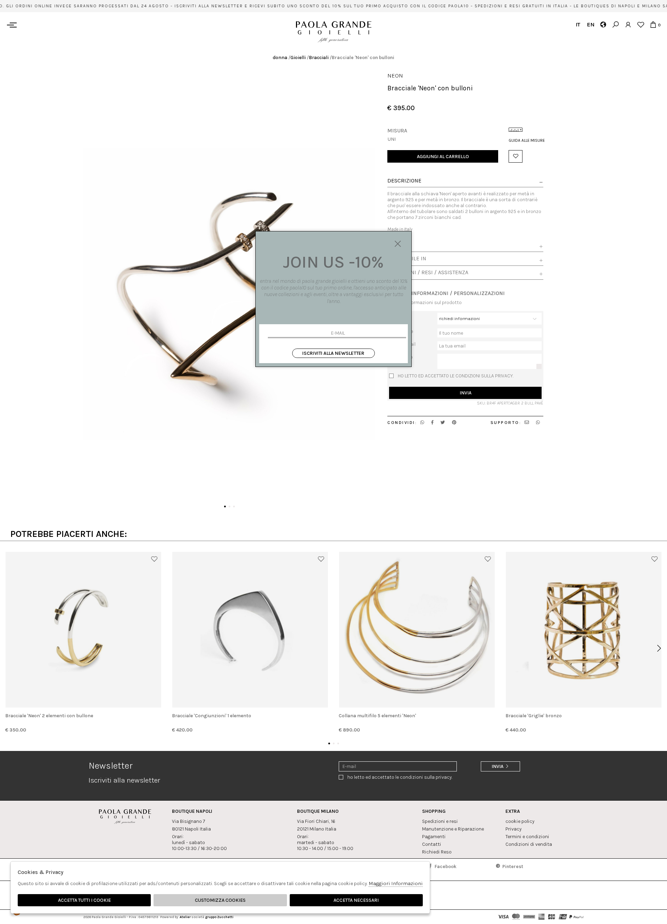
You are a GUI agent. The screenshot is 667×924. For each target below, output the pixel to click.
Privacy (513, 829)
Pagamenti (434, 837)
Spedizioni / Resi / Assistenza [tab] (427, 272)
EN (590, 24)
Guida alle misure (526, 140)
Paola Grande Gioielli (333, 32)
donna (280, 57)
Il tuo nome (401, 331)
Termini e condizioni (527, 837)
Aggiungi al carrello (443, 156)
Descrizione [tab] (404, 181)
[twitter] (442, 422)
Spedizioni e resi (440, 821)
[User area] (628, 24)
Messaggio (401, 357)
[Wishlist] (640, 24)
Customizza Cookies (220, 900)
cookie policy (519, 821)
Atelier (185, 917)
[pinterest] (454, 422)
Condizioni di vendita (528, 844)
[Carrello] (653, 24)
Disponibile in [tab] (406, 258)
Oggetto (397, 315)
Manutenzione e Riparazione (453, 829)
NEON (395, 75)
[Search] (615, 24)
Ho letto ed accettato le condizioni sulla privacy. (455, 375)
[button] (225, 506)
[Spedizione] (603, 24)
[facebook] (432, 422)
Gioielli (298, 57)
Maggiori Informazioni (396, 883)
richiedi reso (437, 852)
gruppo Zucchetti (219, 917)
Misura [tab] (397, 245)
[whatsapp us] (422, 422)
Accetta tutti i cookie (84, 900)
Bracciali (319, 57)
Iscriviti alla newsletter (333, 353)
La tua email (402, 344)
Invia (465, 392)
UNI (392, 139)
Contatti (431, 844)
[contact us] (527, 422)
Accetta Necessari (356, 900)
